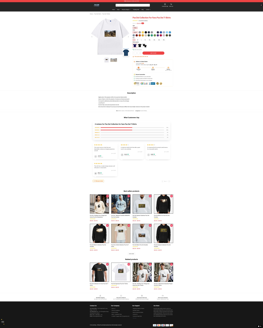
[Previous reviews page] (162, 181)
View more (131, 253)
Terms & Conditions (116, 310)
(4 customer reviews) (143, 20)
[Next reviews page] (169, 181)
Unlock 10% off (3, 322)
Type (134, 25)
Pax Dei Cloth (97, 14)
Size (133, 37)
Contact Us (135, 314)
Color (134, 30)
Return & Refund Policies (138, 312)
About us (113, 308)
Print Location (136, 42)
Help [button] (260, 326)
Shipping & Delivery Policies (138, 308)
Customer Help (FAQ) (137, 316)
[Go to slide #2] (113, 60)
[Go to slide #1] (106, 60)
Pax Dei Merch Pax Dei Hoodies (140, 245)
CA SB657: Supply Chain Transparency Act (120, 316)
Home (91, 14)
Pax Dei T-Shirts (106, 14)
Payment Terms (136, 310)
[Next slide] (128, 36)
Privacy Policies (115, 312)
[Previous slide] (92, 36)
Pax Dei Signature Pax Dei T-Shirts (119, 283)
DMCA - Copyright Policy (117, 314)
